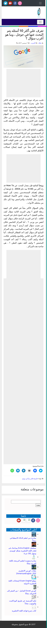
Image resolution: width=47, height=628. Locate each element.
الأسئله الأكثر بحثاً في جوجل (30, 479)
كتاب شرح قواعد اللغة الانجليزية (24, 611)
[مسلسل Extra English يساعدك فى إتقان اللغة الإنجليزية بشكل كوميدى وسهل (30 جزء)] (34, 544)
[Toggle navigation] (40, 3)
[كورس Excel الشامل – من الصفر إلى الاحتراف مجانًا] (34, 587)
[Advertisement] (23, 83)
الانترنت (33, 43)
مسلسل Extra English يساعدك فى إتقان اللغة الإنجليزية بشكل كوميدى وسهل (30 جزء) (22, 551)
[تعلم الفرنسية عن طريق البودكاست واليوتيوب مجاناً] (34, 597)
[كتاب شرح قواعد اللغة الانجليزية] (34, 607)
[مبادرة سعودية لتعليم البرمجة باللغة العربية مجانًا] (34, 557)
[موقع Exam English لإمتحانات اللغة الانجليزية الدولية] (34, 577)
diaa (40, 43)
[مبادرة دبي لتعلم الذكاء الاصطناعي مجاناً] (34, 534)
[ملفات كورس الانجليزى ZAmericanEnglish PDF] (34, 567)
